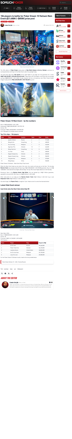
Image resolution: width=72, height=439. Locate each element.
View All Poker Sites (63, 51)
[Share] (12, 273)
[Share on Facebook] (5, 273)
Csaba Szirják (8, 25)
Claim (69, 25)
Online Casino (65, 8)
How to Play (42, 8)
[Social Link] (50, 282)
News (7, 8)
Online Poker (54, 8)
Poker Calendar (18, 8)
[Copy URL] (2, 273)
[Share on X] (8, 273)
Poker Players (30, 8)
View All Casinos (63, 90)
